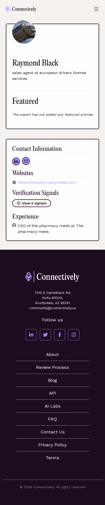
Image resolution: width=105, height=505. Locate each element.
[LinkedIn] (31, 334)
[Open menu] (96, 9)
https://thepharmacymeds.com (47, 182)
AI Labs (53, 406)
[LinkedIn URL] (16, 161)
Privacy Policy (52, 444)
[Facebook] (59, 334)
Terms (52, 457)
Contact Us (53, 431)
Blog (52, 380)
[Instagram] (73, 334)
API (52, 393)
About (52, 354)
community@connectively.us (52, 308)
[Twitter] (45, 334)
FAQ (52, 418)
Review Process (52, 367)
